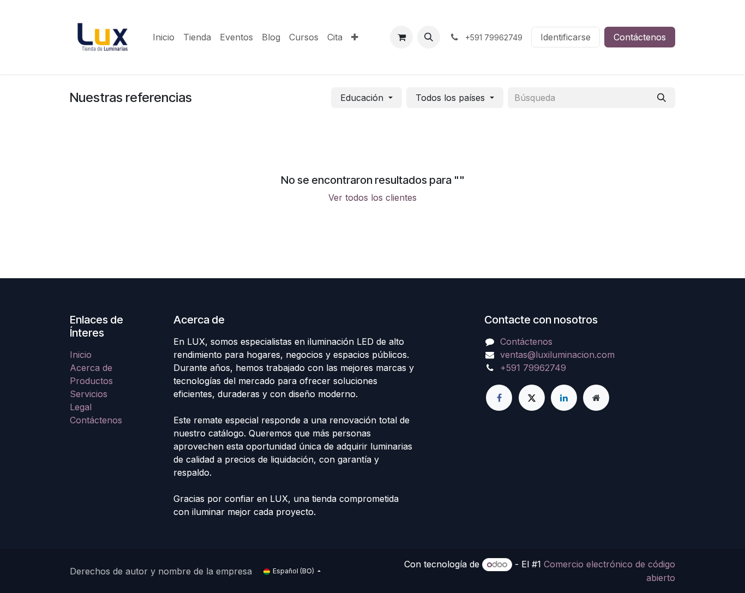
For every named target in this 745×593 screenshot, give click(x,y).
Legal (81, 407)
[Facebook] (499, 398)
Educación (361, 97)
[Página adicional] (596, 398)
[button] (428, 37)
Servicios (88, 393)
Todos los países (450, 97)
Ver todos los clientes (372, 197)
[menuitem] (163, 37)
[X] (532, 398)
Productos (91, 380)
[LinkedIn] (564, 398)
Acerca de (91, 367)
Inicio (81, 354)
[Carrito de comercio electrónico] (401, 37)
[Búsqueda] (661, 97)
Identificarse (565, 37)
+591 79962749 (533, 367)
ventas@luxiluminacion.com (557, 354)
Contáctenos (640, 37)
